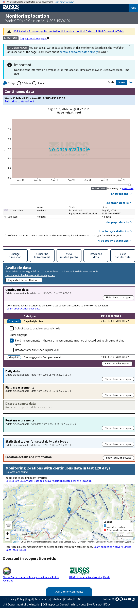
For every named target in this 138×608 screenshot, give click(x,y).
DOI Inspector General (55, 604)
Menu (133, 7)
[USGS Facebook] (117, 600)
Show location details (118, 457)
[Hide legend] (131, 521)
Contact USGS (72, 599)
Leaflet (16, 541)
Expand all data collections (23, 280)
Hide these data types (118, 297)
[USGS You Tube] (129, 600)
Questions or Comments (69, 591)
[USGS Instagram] (133, 600)
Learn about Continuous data (23, 308)
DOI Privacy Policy (13, 599)
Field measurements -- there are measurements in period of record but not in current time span (69, 342)
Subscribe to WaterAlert (19, 101)
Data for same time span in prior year (37, 350)
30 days (26, 83)
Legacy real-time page (33, 38)
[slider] (129, 184)
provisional (127, 188)
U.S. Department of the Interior (22, 604)
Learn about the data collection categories (30, 275)
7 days (11, 83)
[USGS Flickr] (125, 600)
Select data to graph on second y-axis (37, 328)
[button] (69, 510)
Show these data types (118, 379)
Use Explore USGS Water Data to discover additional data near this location (49, 480)
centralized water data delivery (79, 52)
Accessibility (42, 599)
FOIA (107, 604)
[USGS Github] (121, 600)
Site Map (57, 599)
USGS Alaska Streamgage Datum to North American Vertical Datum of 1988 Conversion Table (68, 31)
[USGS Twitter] (113, 600)
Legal (29, 599)
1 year (41, 83)
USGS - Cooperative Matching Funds (89, 577)
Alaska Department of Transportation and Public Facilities (31, 579)
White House (79, 604)
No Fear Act (95, 604)
